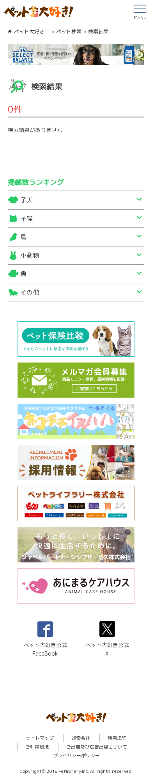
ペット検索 (68, 31)
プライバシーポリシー (76, 755)
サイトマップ (40, 738)
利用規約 (117, 738)
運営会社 (80, 738)
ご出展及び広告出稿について (96, 747)
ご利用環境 (37, 747)
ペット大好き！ (31, 31)
